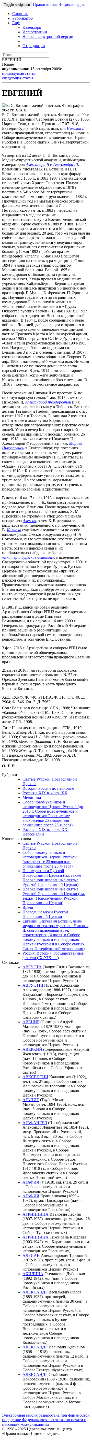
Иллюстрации (34, 32)
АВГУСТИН (33, 985)
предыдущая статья (19, 73)
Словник (20, 13)
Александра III (65, 164)
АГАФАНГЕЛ (34, 1122)
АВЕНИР (30, 1022)
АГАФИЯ (30, 1182)
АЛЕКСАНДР (35, 1292)
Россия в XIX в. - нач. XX (44, 793)
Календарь (31, 27)
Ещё (16, 23)
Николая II (76, 128)
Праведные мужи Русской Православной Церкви (45, 914)
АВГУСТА (32, 967)
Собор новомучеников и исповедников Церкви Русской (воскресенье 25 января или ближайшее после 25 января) (49, 859)
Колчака (14, 530)
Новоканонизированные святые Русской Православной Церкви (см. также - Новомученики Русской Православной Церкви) (53, 896)
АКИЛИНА (32, 1274)
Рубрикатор (22, 18)
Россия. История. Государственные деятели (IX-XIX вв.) (53, 955)
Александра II (37, 164)
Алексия (29, 521)
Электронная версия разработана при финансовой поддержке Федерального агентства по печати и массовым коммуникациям (46, 1420)
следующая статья (17, 78)
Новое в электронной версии (47, 36)
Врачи (27, 907)
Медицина (31, 797)
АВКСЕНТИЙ (35, 1077)
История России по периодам (48, 788)
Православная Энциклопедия (59, 4)
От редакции (33, 46)
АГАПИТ (30, 1100)
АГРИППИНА (35, 1214)
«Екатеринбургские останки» (28, 557)
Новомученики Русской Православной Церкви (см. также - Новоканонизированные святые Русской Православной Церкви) (52, 878)
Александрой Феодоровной (48, 402)
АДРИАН (31, 1255)
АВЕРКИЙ (32, 1049)
